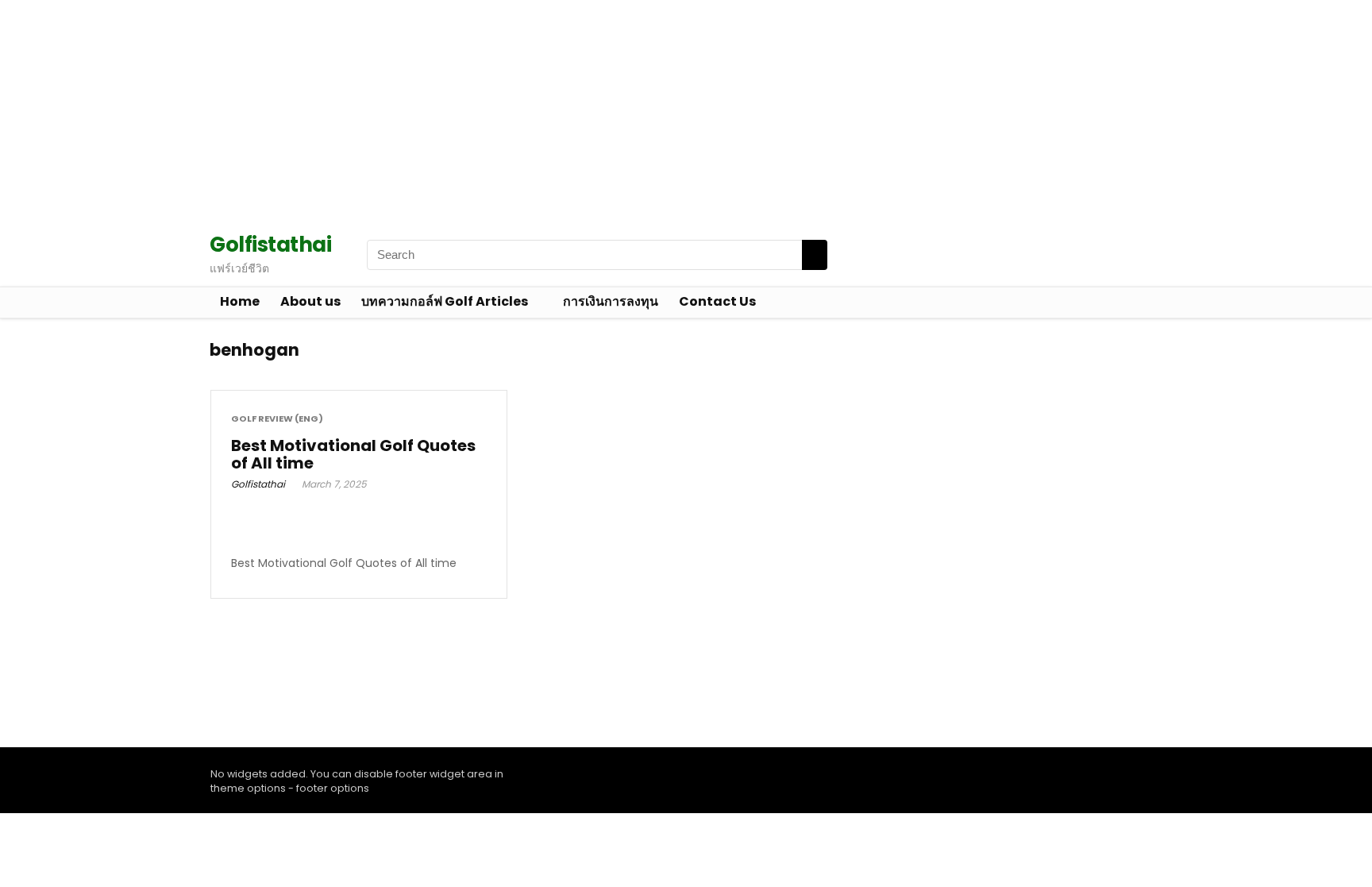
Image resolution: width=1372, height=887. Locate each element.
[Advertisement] (476, 111)
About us (310, 301)
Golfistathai (258, 484)
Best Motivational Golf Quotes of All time (353, 454)
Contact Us (717, 301)
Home (240, 301)
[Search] (814, 255)
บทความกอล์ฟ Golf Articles (444, 301)
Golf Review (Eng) (277, 419)
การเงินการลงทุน (610, 301)
